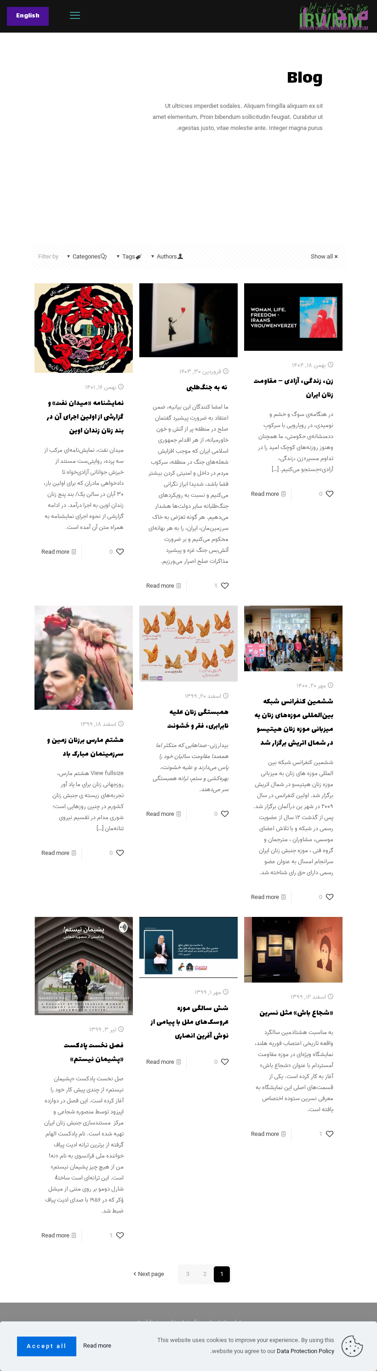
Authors (167, 257)
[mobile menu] (75, 16)
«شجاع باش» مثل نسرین (296, 1013)
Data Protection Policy (305, 1351)
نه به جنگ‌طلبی (207, 388)
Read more (265, 494)
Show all (322, 257)
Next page (151, 1274)
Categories (87, 257)
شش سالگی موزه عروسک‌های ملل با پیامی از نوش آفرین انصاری (189, 1022)
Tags (128, 257)
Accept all (47, 1346)
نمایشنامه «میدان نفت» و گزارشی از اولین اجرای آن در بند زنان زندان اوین (85, 417)
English (28, 16)
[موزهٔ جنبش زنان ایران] (334, 16)
